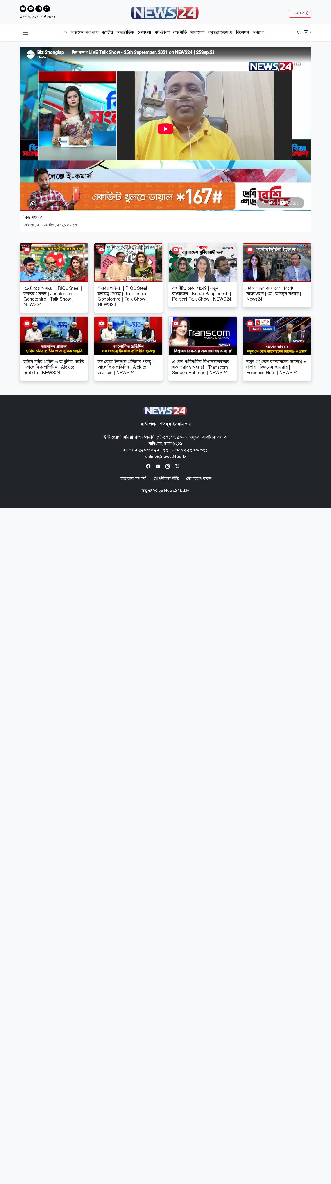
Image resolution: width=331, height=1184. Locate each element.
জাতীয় (107, 32)
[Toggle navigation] (26, 32)
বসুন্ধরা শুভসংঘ (220, 32)
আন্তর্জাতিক (125, 32)
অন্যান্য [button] (258, 32)
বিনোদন (242, 32)
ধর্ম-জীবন (162, 32)
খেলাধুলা (144, 32)
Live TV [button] (298, 13)
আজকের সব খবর (84, 32)
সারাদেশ (197, 32)
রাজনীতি (180, 32)
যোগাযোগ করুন (198, 478)
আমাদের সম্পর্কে (133, 478)
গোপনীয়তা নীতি (166, 478)
